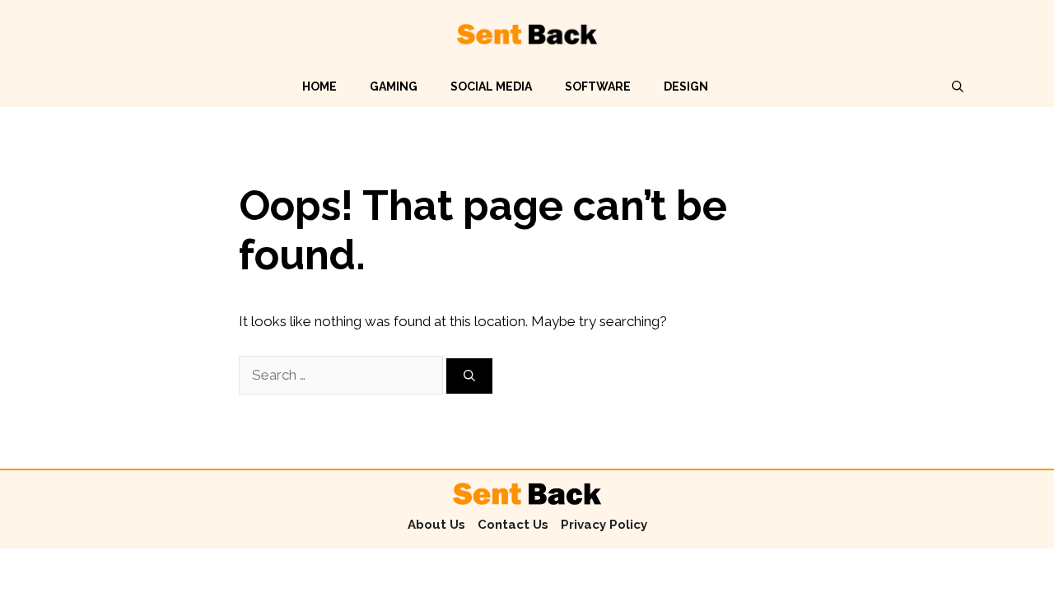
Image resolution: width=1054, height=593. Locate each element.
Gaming (393, 86)
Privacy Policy (604, 524)
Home (319, 86)
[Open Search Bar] (957, 86)
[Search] (469, 376)
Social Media (491, 86)
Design (686, 86)
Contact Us (513, 524)
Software (598, 86)
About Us (436, 524)
